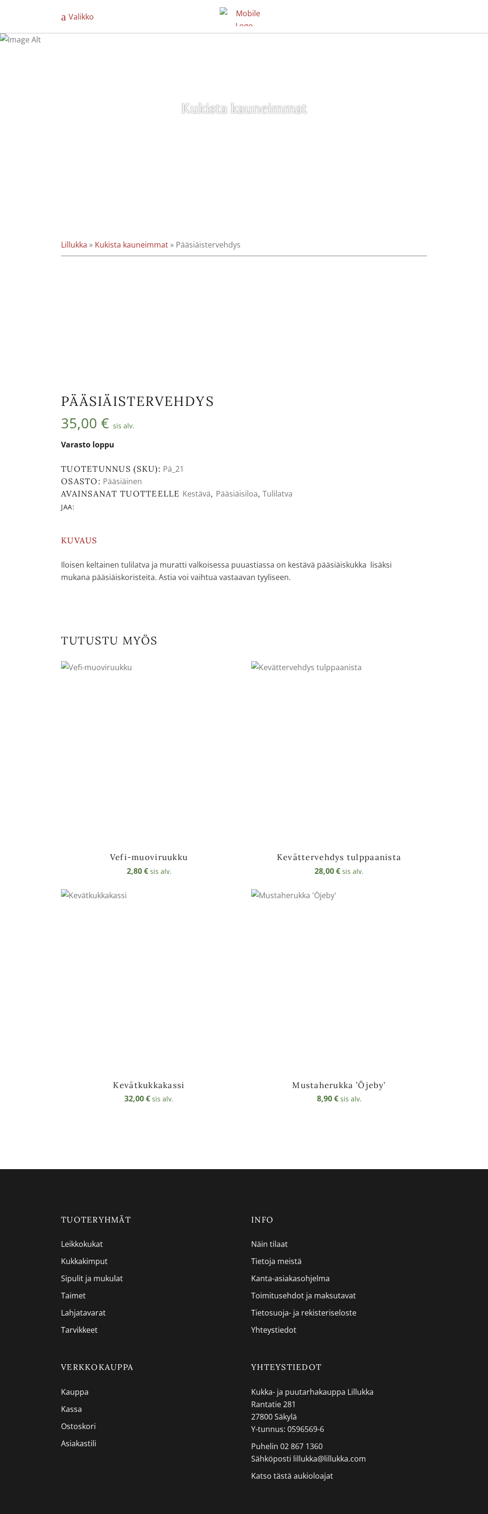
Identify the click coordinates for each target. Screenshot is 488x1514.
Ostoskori (78, 1426)
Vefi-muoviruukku (149, 857)
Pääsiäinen (122, 481)
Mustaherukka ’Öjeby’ (339, 1085)
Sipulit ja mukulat (92, 1278)
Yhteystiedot (273, 1330)
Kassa (71, 1409)
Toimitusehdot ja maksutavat (303, 1295)
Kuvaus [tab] (79, 540)
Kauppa (75, 1392)
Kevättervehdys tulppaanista (339, 857)
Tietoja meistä (276, 1261)
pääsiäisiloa (237, 493)
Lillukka (74, 244)
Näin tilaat (269, 1244)
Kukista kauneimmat (131, 244)
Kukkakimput (84, 1261)
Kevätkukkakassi (148, 1085)
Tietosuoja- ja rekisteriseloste (303, 1312)
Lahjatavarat (83, 1312)
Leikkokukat (82, 1244)
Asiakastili (78, 1443)
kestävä (197, 493)
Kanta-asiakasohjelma (290, 1278)
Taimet (73, 1295)
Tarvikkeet (79, 1330)
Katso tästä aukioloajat (292, 1476)
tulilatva (278, 493)
